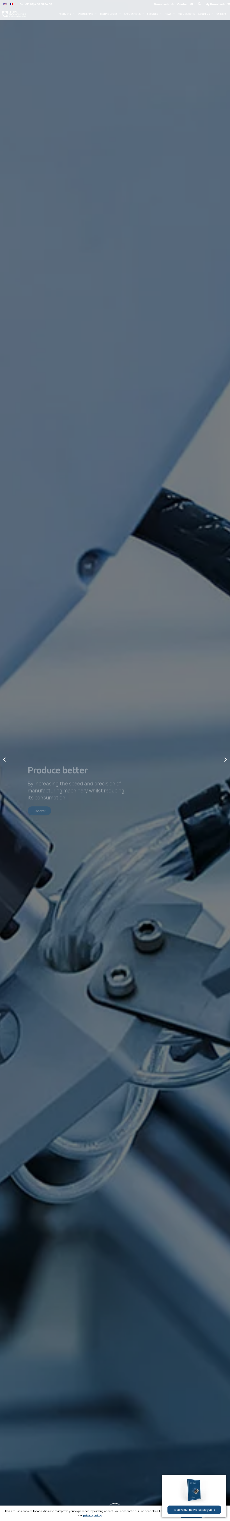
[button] (199, 3)
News (168, 14)
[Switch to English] (4, 3)
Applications (132, 14)
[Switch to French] (11, 3)
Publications (186, 14)
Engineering (85, 14)
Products (65, 14)
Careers (221, 14)
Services (152, 14)
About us (204, 14)
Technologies (109, 14)
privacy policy (92, 1515)
